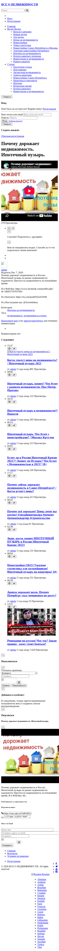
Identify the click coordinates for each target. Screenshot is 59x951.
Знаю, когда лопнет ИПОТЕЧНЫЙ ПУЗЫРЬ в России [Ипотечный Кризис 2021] (30, 542)
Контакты (12, 853)
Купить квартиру (22, 88)
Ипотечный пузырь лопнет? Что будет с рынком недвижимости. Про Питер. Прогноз (32, 387)
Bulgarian (42, 890)
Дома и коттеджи (22, 45)
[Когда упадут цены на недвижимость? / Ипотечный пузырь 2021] (32, 354)
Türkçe (40, 944)
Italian (40, 917)
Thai (39, 947)
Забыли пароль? (16, 121)
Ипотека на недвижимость (27, 53)
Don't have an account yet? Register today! (21, 109)
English (41, 901)
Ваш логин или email (12, 114)
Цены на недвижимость (25, 40)
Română (41, 931)
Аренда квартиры (22, 75)
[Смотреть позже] (9, 348)
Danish (40, 895)
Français (41, 906)
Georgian (41, 909)
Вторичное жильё (22, 86)
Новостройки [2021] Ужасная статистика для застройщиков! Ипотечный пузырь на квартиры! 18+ (32, 568)
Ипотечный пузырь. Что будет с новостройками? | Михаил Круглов (30, 435)
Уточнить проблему (11, 670)
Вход (9, 18)
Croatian (41, 893)
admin (4, 270)
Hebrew (41, 914)
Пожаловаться (19, 685)
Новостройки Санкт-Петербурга (30, 78)
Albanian (41, 879)
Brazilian (41, 887)
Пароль (5, 117)
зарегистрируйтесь (33, 320)
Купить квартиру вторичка (27, 56)
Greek (40, 912)
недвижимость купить (35, 315)
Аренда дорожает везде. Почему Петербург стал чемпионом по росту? (31, 594)
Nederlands (42, 922)
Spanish (41, 939)
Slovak (40, 936)
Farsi (39, 903)
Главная (11, 26)
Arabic (40, 884)
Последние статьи (22, 67)
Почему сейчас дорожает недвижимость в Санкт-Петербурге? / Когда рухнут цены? (31, 488)
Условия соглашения (17, 856)
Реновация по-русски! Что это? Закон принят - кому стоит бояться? (32, 642)
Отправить (7, 845)
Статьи (11, 64)
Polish (40, 925)
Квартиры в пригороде (25, 80)
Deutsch (41, 898)
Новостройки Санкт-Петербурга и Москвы (35, 48)
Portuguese (42, 928)
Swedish (41, 941)
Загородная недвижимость (27, 72)
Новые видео (20, 34)
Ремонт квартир (21, 61)
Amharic (41, 882)
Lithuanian (42, 920)
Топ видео (18, 37)
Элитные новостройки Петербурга (31, 50)
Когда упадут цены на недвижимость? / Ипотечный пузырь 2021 (32, 361)
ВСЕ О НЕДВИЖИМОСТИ (19, 4)
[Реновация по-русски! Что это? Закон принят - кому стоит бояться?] (31, 634)
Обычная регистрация (12, 136)
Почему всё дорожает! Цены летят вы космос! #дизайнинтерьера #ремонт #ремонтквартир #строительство (32, 515)
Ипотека (17, 83)
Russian (45, 874)
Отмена (5, 685)
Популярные (19, 69)
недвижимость (14, 315)
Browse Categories (22, 31)
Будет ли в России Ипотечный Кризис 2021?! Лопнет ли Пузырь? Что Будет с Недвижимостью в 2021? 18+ (32, 461)
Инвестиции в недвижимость (28, 59)
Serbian (41, 933)
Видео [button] (10, 29)
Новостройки (20, 42)
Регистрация (13, 21)
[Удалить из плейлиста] (14, 348)
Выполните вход (9, 320)
